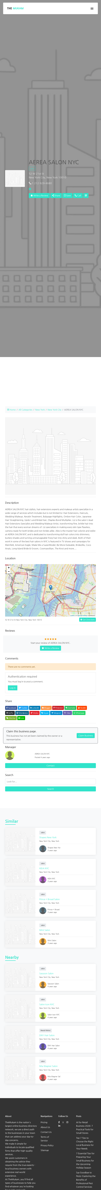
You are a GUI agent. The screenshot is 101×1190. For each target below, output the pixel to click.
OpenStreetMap (82, 615)
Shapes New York (47, 837)
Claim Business (85, 735)
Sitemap (45, 1150)
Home (12, 409)
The (15, 8)
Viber (68, 713)
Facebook (11, 708)
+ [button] (9, 567)
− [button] (9, 571)
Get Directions (88, 620)
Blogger (47, 708)
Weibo (35, 713)
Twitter (24, 708)
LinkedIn (35, 708)
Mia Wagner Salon (48, 1066)
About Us (45, 1127)
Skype (45, 713)
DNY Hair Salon (47, 1035)
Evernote (71, 708)
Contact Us (46, 1132)
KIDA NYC (44, 868)
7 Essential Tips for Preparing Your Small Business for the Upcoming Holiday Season (85, 1160)
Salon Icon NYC (46, 1004)
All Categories (25, 409)
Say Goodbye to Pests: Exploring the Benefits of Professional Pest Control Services (85, 1179)
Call (79, 195)
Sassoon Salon (46, 973)
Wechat (12, 718)
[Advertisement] (50, 386)
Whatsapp (79, 713)
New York (40, 409)
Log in (13, 688)
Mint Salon (44, 930)
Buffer (11, 713)
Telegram (57, 713)
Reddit (83, 708)
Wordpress (23, 713)
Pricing (44, 1122)
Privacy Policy (47, 1145)
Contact (50, 765)
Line (22, 718)
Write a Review (40, 195)
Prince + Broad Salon (49, 899)
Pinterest (59, 708)
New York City (54, 409)
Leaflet (72, 615)
